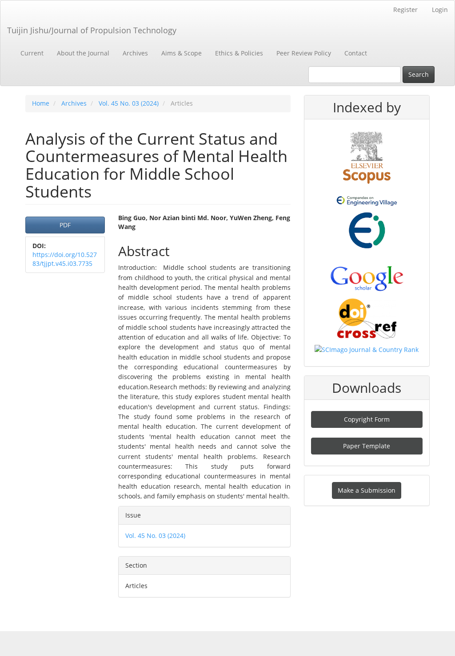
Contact (355, 53)
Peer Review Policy (303, 53)
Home (40, 103)
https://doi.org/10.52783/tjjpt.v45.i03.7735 (64, 259)
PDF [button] (65, 225)
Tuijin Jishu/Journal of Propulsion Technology (91, 30)
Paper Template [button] (366, 446)
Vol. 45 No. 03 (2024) (129, 103)
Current (32, 53)
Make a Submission (366, 490)
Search (418, 74)
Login (440, 9)
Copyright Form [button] (367, 419)
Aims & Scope (181, 53)
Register (405, 9)
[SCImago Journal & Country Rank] (367, 349)
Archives (135, 53)
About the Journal (83, 53)
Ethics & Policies (239, 53)
